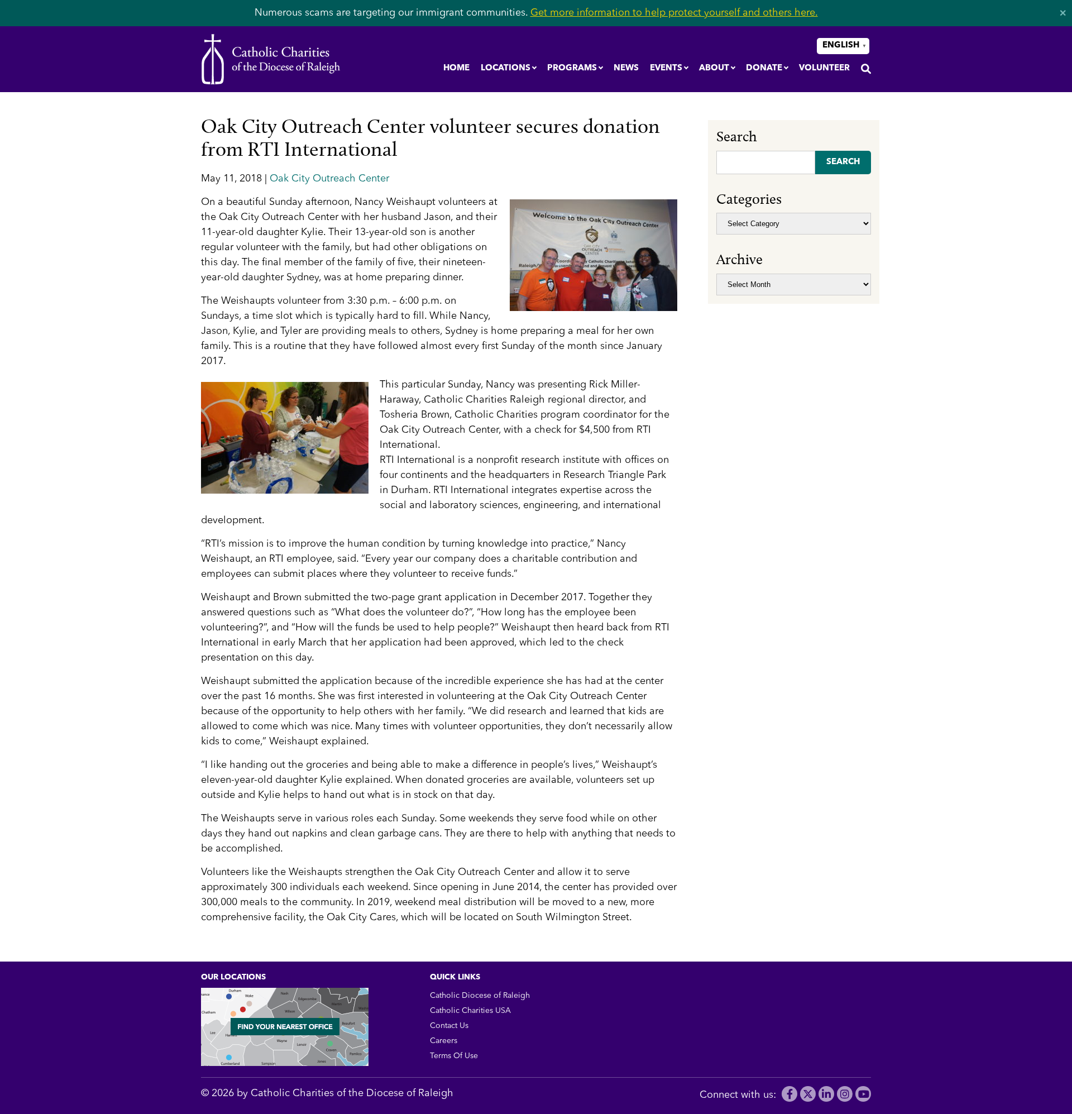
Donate (764, 68)
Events (666, 68)
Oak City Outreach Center (329, 179)
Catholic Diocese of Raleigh (480, 996)
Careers (443, 1041)
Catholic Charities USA (470, 1011)
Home (456, 68)
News (626, 68)
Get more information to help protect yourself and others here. (674, 13)
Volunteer (824, 68)
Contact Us (449, 1026)
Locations (505, 68)
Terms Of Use (454, 1056)
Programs (572, 68)
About (714, 68)
